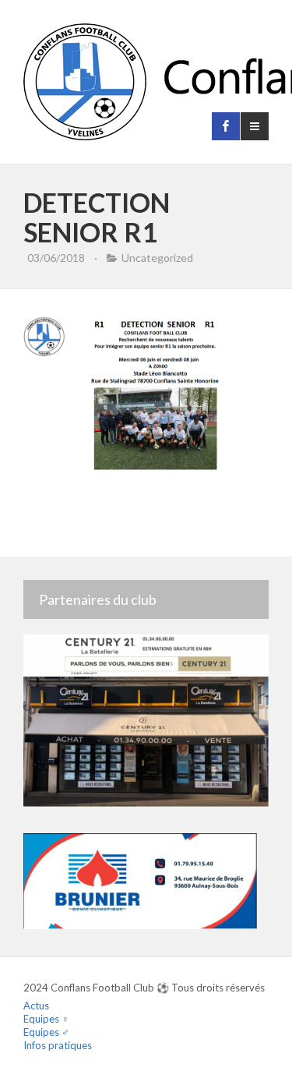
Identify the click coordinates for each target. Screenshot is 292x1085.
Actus (36, 1005)
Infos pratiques (57, 1045)
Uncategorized (157, 257)
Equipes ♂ (46, 1032)
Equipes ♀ (46, 1019)
